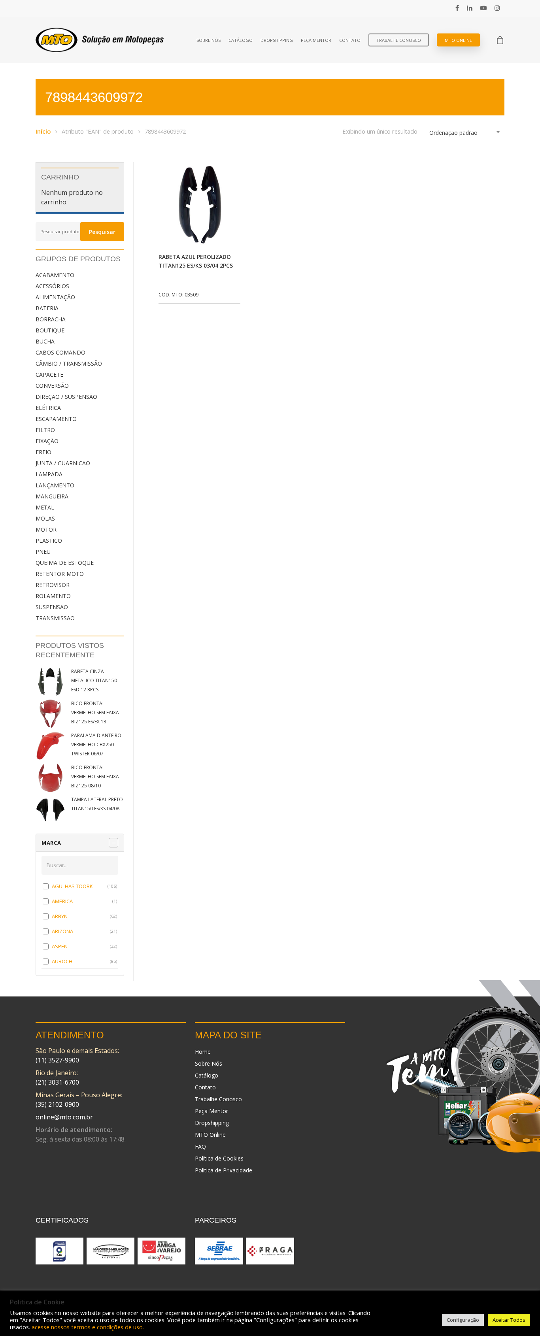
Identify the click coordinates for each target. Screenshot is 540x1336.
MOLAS (45, 518)
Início (43, 131)
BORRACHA (51, 319)
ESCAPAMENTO (56, 419)
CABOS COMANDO (60, 352)
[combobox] (464, 132)
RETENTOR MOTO (60, 573)
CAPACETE (49, 374)
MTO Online (458, 40)
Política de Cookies (219, 1158)
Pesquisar (102, 232)
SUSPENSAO (52, 607)
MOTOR (46, 529)
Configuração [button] (463, 1319)
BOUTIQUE (50, 330)
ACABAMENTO (55, 275)
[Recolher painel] (113, 842)
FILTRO (45, 430)
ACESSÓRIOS (52, 286)
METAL (45, 507)
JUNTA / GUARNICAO (63, 463)
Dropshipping (277, 40)
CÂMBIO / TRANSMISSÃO (69, 363)
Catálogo (240, 40)
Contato (350, 40)
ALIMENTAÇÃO (55, 297)
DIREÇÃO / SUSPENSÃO (66, 396)
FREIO (43, 452)
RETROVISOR (53, 585)
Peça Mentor (316, 40)
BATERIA (47, 308)
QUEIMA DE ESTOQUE (65, 562)
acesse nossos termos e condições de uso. (88, 1327)
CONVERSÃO (52, 385)
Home (203, 1051)
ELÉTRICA (48, 407)
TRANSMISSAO (55, 618)
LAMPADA (49, 474)
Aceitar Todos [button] (509, 1319)
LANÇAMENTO (55, 485)
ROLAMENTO (53, 596)
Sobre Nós (208, 40)
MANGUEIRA (52, 496)
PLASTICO (49, 540)
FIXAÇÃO (47, 441)
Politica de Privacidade (223, 1170)
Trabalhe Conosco (398, 40)
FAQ (200, 1146)
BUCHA (45, 341)
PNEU (43, 551)
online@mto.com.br (64, 1117)
